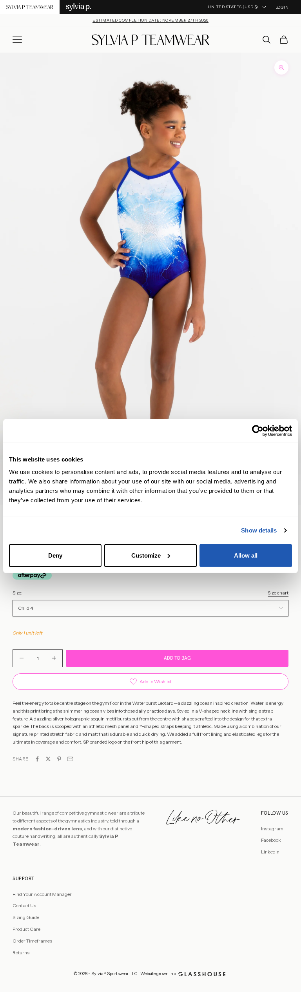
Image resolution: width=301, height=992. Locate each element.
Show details (259, 530)
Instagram (272, 829)
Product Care (26, 929)
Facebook (271, 840)
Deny (55, 555)
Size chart (278, 593)
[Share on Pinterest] (59, 759)
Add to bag (177, 658)
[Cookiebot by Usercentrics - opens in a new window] (257, 431)
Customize (146, 555)
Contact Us (24, 905)
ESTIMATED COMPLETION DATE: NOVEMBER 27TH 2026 (150, 20)
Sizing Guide (26, 917)
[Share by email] (70, 759)
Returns (21, 953)
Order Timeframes (32, 941)
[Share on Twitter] (48, 759)
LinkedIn (270, 852)
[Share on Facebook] (37, 759)
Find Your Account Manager (42, 894)
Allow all (245, 555)
